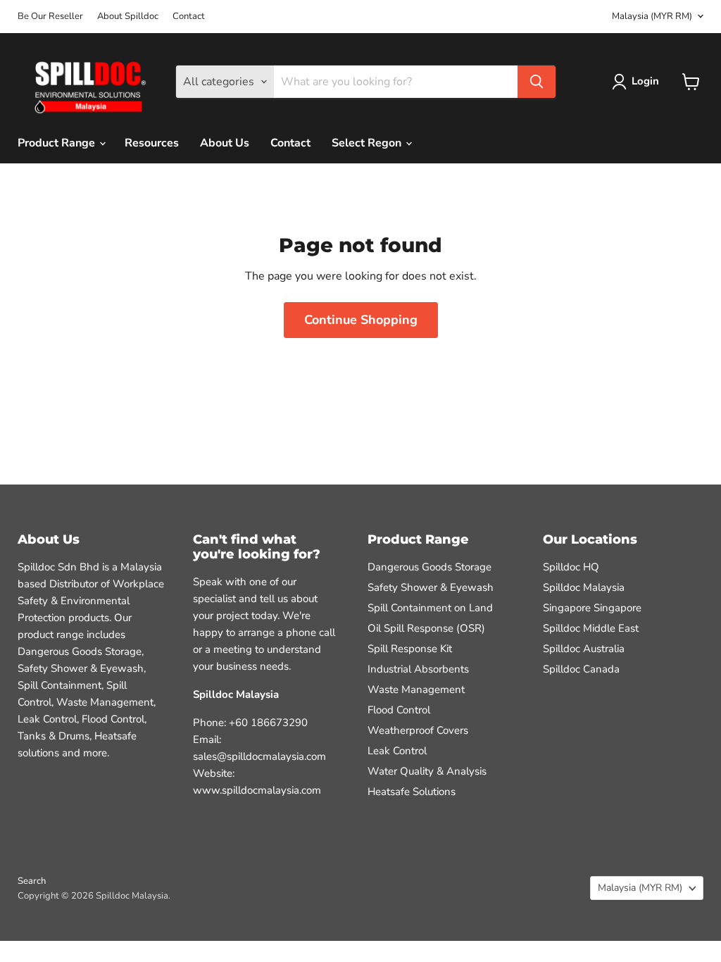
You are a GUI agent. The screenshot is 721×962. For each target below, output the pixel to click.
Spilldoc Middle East (591, 628)
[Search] (537, 81)
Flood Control (399, 710)
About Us (224, 143)
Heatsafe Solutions (412, 792)
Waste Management (416, 689)
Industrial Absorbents (418, 669)
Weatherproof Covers (418, 730)
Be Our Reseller (50, 16)
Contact (189, 16)
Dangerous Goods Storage (429, 567)
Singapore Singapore (592, 608)
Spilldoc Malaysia (584, 587)
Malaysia (652, 16)
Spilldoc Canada (581, 669)
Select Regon (368, 143)
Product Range (58, 143)
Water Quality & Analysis (427, 771)
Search (32, 881)
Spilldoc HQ (571, 567)
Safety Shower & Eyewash (431, 587)
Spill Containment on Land (430, 608)
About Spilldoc (127, 16)
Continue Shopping (361, 319)
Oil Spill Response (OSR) (426, 628)
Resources (152, 143)
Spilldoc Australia (584, 649)
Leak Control (397, 751)
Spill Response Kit (410, 649)
